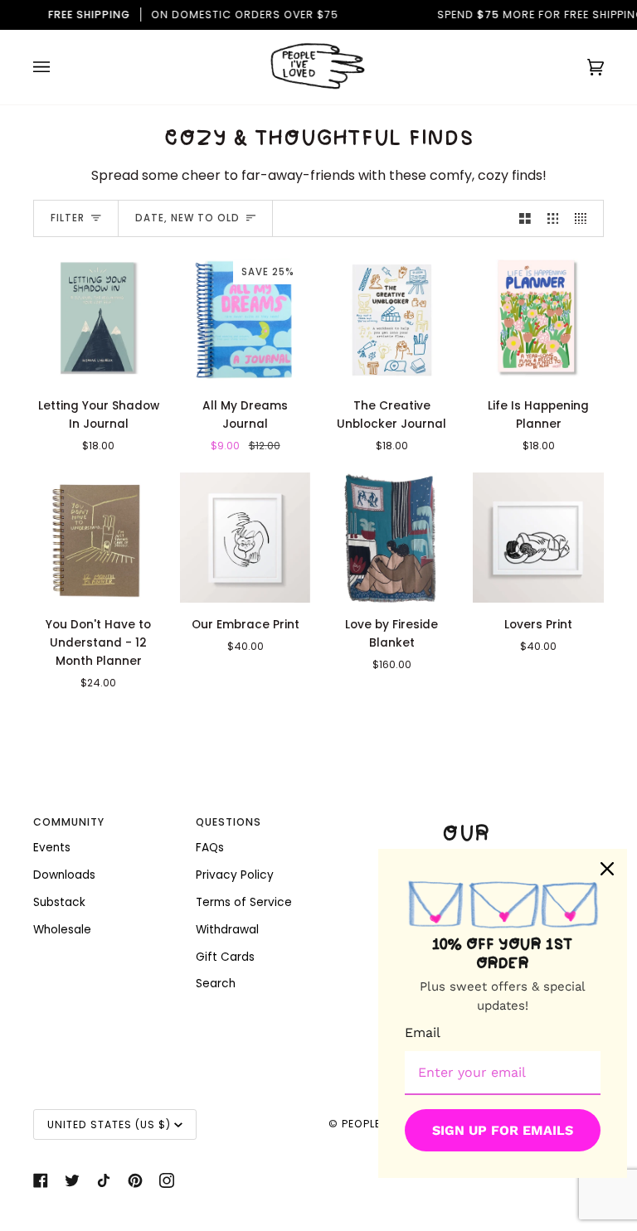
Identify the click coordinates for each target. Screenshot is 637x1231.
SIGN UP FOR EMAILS (502, 1130)
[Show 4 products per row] (584, 218)
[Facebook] (40, 1180)
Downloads (64, 875)
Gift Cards (225, 957)
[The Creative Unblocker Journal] (392, 318)
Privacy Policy (235, 875)
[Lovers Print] (538, 538)
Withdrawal (227, 930)
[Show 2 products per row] (525, 218)
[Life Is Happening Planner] (538, 318)
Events (52, 847)
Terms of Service (244, 902)
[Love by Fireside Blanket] (392, 538)
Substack (59, 902)
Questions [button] (228, 822)
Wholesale (62, 930)
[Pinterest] (135, 1180)
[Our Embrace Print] (245, 538)
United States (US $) (109, 1124)
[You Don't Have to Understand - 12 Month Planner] (98, 538)
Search (216, 983)
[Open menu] (58, 67)
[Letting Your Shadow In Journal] (98, 318)
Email (422, 1032)
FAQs (210, 847)
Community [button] (69, 822)
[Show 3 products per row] (553, 218)
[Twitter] (72, 1180)
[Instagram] (166, 1180)
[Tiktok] (103, 1180)
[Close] (607, 869)
